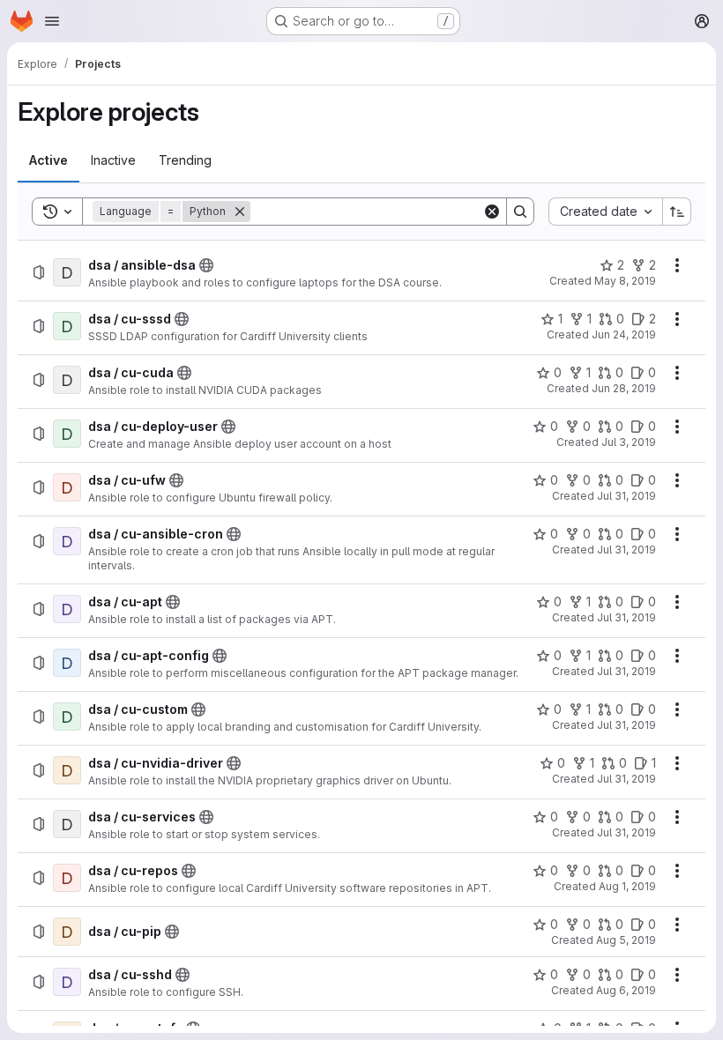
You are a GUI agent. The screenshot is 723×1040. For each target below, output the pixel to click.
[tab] (48, 160)
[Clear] (492, 211)
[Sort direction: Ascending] (677, 211)
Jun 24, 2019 (624, 334)
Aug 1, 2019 (627, 886)
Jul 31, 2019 (626, 495)
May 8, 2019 (625, 280)
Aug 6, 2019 (626, 990)
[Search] (520, 211)
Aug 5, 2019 (626, 940)
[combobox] (605, 211)
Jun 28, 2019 (624, 388)
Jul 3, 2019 (628, 442)
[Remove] (239, 211)
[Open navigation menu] (52, 21)
